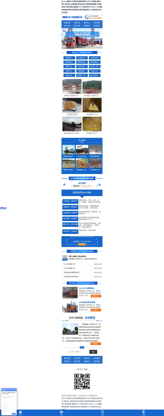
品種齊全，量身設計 (70, 207)
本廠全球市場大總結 (83, 276)
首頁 (20, 414)
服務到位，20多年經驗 (70, 224)
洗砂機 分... (69, 71)
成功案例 (97, 23)
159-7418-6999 (95, 18)
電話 (61, 414)
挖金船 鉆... (82, 58)
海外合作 (67, 26)
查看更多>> (96, 344)
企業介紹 (77, 23)
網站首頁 (67, 23)
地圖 (143, 414)
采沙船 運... (82, 66)
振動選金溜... (81, 62)
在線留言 (87, 26)
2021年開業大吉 (83, 264)
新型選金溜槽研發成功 (83, 272)
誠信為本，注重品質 (70, 231)
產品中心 (87, 23)
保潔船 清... (69, 75)
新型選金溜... (69, 62)
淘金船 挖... (95, 71)
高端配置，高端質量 (70, 213)
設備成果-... (69, 58)
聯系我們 (97, 26)
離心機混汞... (94, 75)
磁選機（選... (81, 75)
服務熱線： (82, 186)
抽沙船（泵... (94, 66)
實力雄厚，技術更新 (70, 218)
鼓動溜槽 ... (82, 71)
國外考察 (77, 26)
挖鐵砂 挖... (69, 66)
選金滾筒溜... (94, 62)
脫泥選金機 (95, 58)
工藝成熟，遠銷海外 (70, 201)
